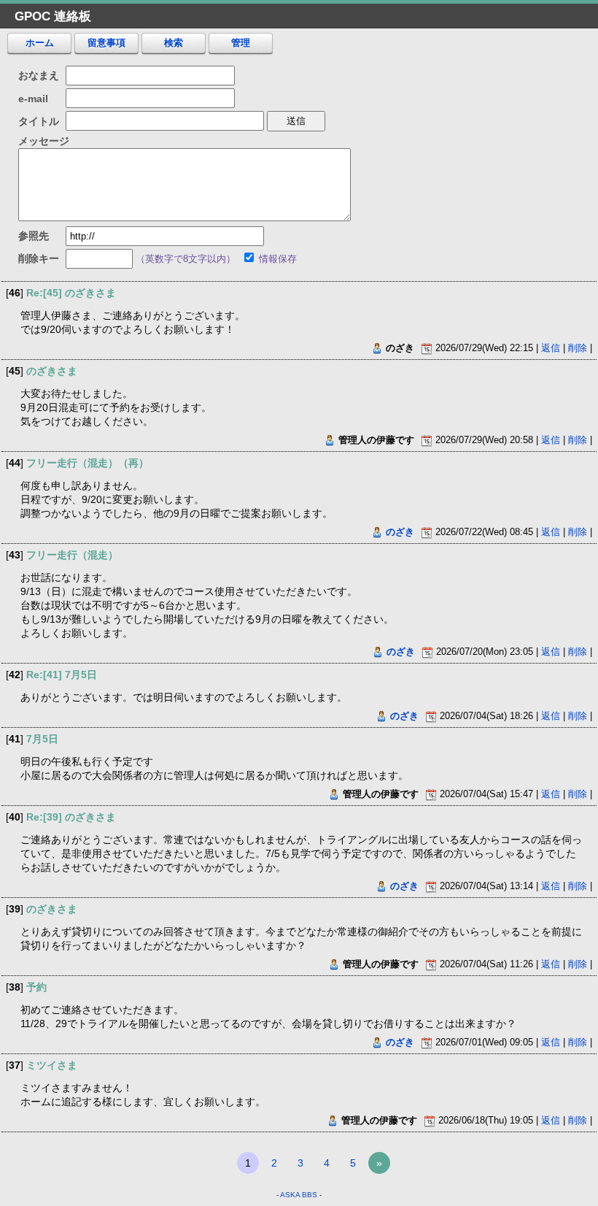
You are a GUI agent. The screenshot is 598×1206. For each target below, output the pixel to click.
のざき (400, 531)
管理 (240, 42)
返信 (550, 347)
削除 (577, 347)
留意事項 (106, 42)
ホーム (40, 42)
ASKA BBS (298, 1195)
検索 (173, 42)
